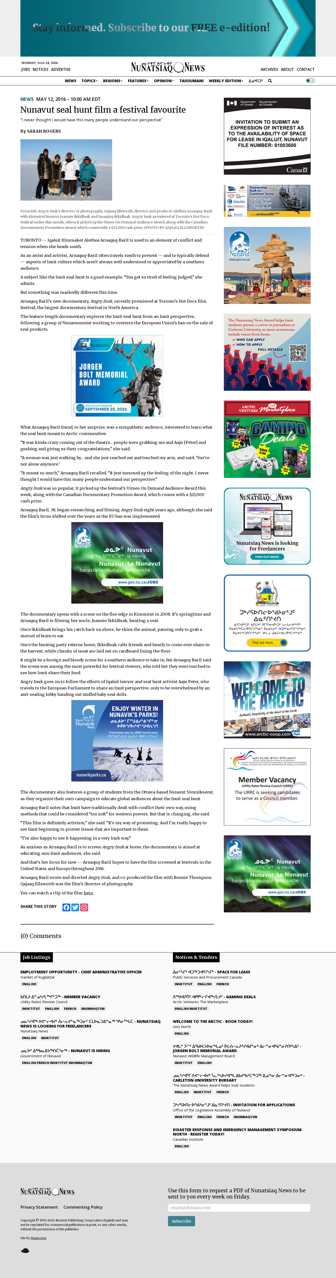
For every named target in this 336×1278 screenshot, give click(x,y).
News (70, 80)
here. (89, 892)
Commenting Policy (83, 1207)
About (287, 69)
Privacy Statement (39, 1207)
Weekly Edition (225, 80)
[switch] (310, 80)
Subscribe (181, 1221)
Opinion (163, 80)
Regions (111, 80)
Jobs (25, 69)
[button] (24, 1250)
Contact (306, 69)
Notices (40, 69)
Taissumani (191, 80)
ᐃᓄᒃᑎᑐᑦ (256, 80)
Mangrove (38, 1238)
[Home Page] (168, 67)
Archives (269, 69)
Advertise (61, 69)
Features (137, 80)
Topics (88, 80)
